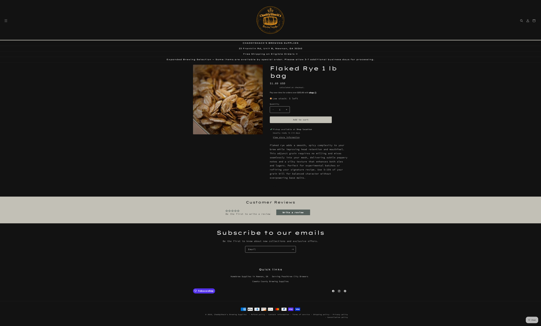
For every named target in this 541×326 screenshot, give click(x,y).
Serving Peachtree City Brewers (290, 276)
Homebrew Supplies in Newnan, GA (249, 276)
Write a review (293, 212)
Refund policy (258, 314)
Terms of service (301, 314)
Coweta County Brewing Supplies (270, 281)
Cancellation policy (337, 317)
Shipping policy (321, 314)
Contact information (279, 314)
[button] (6, 21)
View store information (286, 137)
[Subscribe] (293, 249)
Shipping (274, 87)
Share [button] (276, 186)
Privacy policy (340, 314)
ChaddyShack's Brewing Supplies (230, 314)
